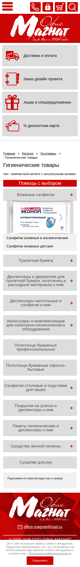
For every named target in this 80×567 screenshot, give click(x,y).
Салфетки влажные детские (30, 246)
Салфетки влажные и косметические (37, 238)
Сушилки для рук (36, 462)
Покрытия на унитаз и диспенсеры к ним (36, 407)
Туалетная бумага (36, 260)
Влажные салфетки (35, 194)
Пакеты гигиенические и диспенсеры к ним (36, 428)
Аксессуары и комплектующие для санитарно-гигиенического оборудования (35, 325)
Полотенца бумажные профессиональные (36, 347)
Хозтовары (48, 153)
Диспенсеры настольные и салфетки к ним (36, 303)
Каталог (27, 153)
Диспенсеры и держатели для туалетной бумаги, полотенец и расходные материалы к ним (36, 280)
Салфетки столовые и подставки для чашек (35, 387)
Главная (9, 153)
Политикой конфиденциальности (50, 553)
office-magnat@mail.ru (43, 527)
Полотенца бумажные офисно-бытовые (36, 367)
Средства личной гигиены (36, 446)
